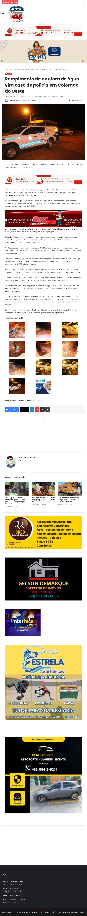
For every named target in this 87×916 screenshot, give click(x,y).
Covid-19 (11, 884)
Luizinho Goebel (7, 892)
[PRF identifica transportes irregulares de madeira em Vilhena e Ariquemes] (70, 489)
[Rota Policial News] (16, 14)
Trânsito (22, 899)
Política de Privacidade (70, 912)
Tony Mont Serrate (14, 100)
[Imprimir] (47, 409)
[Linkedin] (32, 409)
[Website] (20, 461)
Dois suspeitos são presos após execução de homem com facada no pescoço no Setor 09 (15, 501)
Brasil (21, 881)
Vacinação (6, 903)
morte (11, 895)
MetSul (5, 895)
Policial (13, 69)
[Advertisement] (43, 434)
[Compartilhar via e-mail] (42, 409)
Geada (5, 888)
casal (4, 884)
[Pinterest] (37, 409)
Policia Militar (13, 899)
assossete (14, 881)
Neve (4, 899)
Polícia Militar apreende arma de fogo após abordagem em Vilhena (43, 500)
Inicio (8, 69)
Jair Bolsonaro (14, 888)
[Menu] (3, 15)
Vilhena (14, 903)
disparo (19, 884)
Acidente (5, 881)
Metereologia (19, 892)
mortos (18, 895)
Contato (82, 912)
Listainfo (47, 912)
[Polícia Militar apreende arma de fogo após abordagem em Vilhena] (43, 489)
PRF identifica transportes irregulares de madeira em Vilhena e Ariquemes (68, 500)
